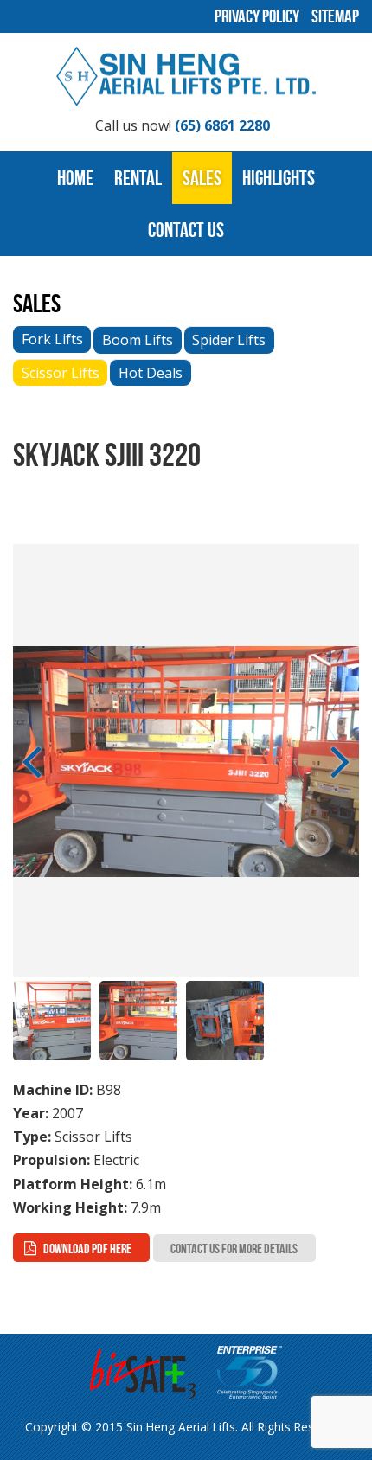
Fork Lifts (52, 339)
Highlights (278, 178)
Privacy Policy (257, 16)
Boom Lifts (137, 339)
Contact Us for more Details (234, 1248)
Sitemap (335, 16)
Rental (138, 178)
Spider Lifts (229, 339)
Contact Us (186, 230)
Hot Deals (151, 372)
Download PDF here (87, 1248)
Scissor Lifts (60, 372)
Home (75, 178)
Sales (202, 178)
